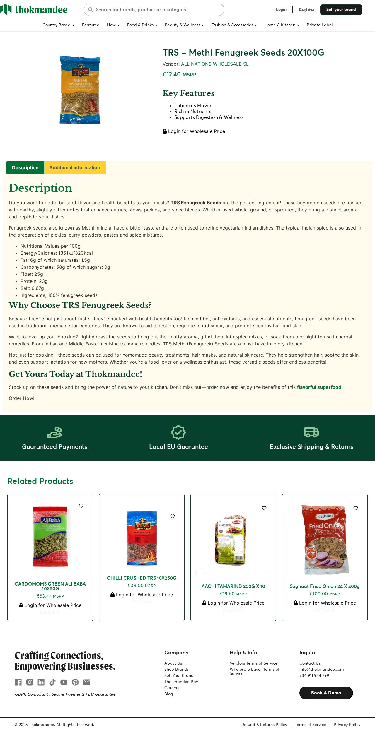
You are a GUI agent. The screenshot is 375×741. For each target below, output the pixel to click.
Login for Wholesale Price (196, 131)
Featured (91, 25)
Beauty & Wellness (182, 25)
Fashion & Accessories (232, 25)
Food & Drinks (140, 25)
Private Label (320, 25)
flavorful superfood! (320, 387)
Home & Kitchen (280, 25)
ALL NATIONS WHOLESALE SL (215, 64)
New (111, 25)
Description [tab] (25, 167)
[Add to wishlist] (81, 506)
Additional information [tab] (74, 167)
